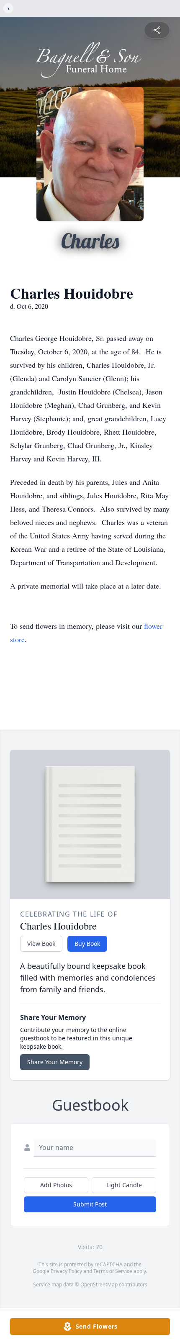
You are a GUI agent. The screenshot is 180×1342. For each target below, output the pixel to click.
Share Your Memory (54, 1062)
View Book (41, 944)
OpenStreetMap (99, 1284)
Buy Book (87, 944)
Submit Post (90, 1204)
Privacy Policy (66, 1271)
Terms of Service (112, 1271)
